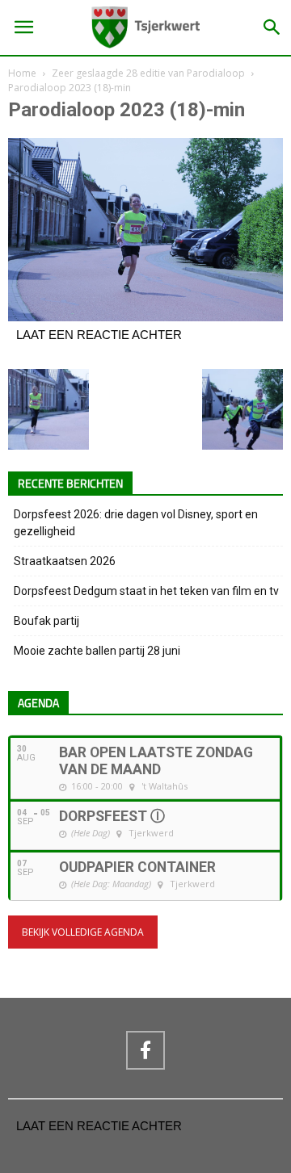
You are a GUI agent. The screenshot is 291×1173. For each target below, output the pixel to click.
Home (22, 73)
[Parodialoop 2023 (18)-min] (145, 317)
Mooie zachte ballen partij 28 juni (97, 650)
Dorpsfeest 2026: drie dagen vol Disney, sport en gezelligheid (136, 523)
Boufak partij (46, 620)
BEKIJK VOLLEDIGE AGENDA (83, 932)
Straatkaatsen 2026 (65, 561)
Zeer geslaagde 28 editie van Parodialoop (148, 73)
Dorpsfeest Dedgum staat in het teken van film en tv (146, 590)
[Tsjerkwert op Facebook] (145, 1050)
